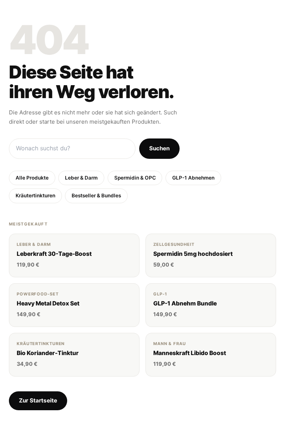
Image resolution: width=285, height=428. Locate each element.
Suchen (159, 148)
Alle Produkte (32, 178)
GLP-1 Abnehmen (193, 178)
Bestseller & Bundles (96, 195)
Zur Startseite (38, 400)
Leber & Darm (81, 178)
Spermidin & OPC (135, 178)
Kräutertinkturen (35, 195)
